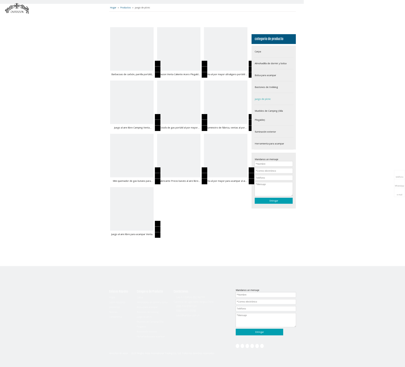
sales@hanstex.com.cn (187, 315)
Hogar (157, 9)
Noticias (222, 9)
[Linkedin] (242, 346)
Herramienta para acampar (151, 336)
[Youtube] (252, 346)
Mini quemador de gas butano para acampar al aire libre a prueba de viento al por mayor (131, 181)
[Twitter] (247, 346)
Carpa (140, 297)
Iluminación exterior (147, 331)
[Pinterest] (262, 346)
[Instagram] (257, 346)
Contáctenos (243, 9)
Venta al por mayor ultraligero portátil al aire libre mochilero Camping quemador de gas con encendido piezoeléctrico (225, 74)
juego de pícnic (144, 316)
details (160, 74)
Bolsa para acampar (147, 307)
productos (114, 307)
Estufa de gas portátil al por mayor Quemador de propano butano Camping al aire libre (178, 128)
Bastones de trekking (147, 312)
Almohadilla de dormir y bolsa (152, 302)
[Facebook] (237, 346)
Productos (203, 9)
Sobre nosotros (178, 9)
